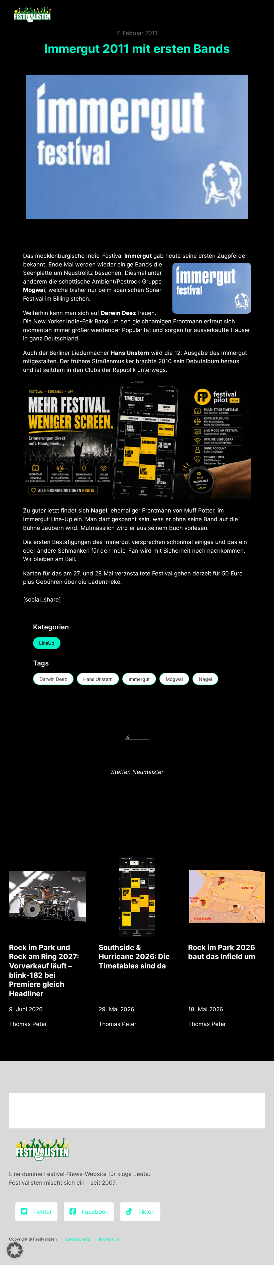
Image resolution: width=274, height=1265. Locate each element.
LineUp (46, 643)
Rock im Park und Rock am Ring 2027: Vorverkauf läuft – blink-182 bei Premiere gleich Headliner (44, 970)
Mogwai (174, 679)
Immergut (139, 679)
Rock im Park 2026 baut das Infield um (221, 952)
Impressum (109, 1239)
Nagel (205, 679)
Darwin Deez (53, 679)
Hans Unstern (98, 679)
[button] (14, 1250)
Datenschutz (78, 1239)
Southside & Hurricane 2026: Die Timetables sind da (134, 956)
